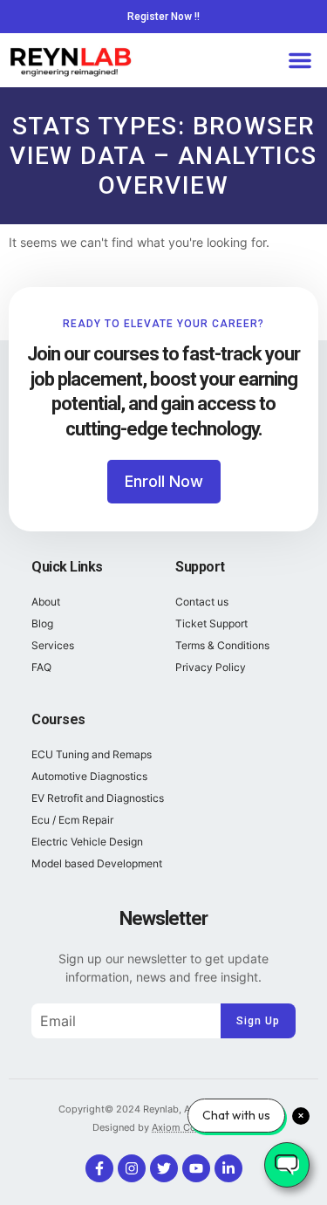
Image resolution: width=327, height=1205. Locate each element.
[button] (300, 60)
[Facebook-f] (99, 1168)
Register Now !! (163, 16)
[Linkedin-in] (228, 1168)
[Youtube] (196, 1168)
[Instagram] (132, 1168)
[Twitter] (164, 1168)
